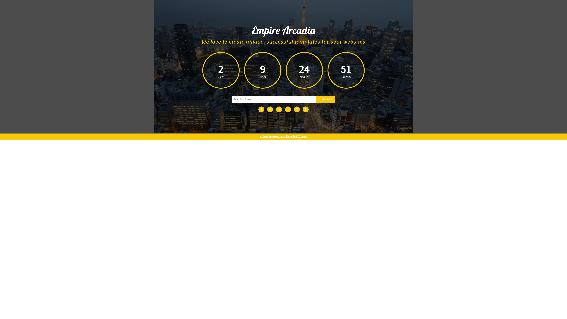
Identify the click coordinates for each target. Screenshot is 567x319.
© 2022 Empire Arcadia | (273, 136)
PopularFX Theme (297, 136)
